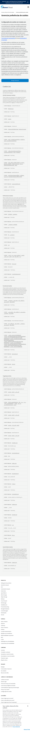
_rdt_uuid (17, 392)
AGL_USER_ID (21, 300)
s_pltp (9, 255)
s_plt (13, 256)
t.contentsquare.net (16, 274)
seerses (9, 392)
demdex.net (14, 514)
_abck (16, 165)
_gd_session (12, 302)
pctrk (9, 139)
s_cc (20, 256)
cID (8, 245)
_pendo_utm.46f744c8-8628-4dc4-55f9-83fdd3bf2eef (15, 336)
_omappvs (10, 300)
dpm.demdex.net (15, 453)
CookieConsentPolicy (15, 139)
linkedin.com (15, 442)
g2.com (13, 364)
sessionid (6, 176)
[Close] (27, 706)
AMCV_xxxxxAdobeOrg (9, 403)
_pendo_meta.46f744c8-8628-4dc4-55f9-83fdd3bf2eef (15, 344)
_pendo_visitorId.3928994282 (16, 346)
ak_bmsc (22, 162)
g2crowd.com (15, 354)
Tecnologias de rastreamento (8, 38)
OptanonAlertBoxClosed (13, 129)
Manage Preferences (15, 80)
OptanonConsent (22, 129)
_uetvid (22, 255)
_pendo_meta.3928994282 (15, 343)
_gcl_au (19, 403)
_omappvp (15, 214)
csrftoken (22, 175)
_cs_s (25, 402)
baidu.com (14, 463)
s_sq (12, 255)
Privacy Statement (16, 726)
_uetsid (15, 403)
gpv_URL (17, 256)
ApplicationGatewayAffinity (14, 175)
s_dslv (10, 256)
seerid (13, 392)
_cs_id (15, 404)
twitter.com (14, 504)
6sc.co (13, 535)
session (9, 119)
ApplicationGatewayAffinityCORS (15, 176)
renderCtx (22, 139)
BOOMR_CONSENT (8, 164)
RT (8, 234)
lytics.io (13, 484)
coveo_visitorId (17, 255)
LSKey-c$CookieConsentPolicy (10, 140)
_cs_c (22, 402)
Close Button (28, 2)
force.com (14, 264)
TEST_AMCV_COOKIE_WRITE (14, 162)
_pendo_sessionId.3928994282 (14, 335)
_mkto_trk (6, 256)
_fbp (19, 402)
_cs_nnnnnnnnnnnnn (8, 404)
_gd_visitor (15, 300)
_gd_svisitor (6, 302)
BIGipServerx (10, 108)
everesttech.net (15, 494)
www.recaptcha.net (16, 184)
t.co (13, 525)
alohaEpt (10, 214)
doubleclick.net (15, 473)
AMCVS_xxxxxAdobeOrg (13, 402)
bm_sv (21, 164)
